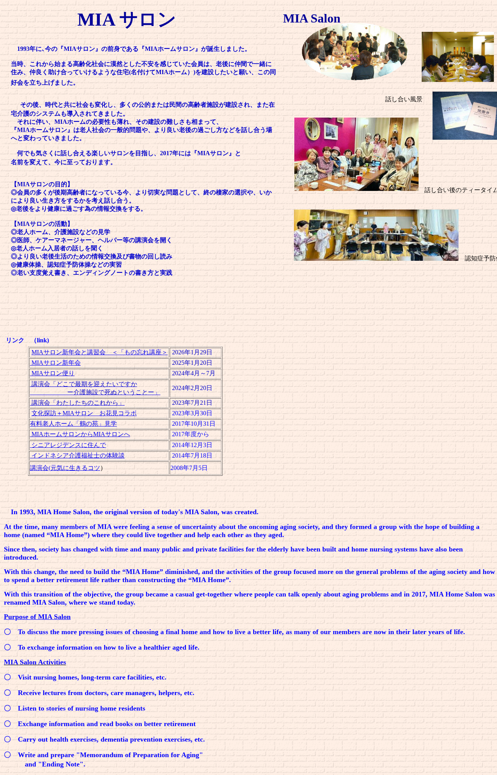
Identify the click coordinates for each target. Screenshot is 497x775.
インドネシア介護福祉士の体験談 (77, 455)
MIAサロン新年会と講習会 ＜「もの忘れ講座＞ (99, 352)
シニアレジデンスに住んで (68, 445)
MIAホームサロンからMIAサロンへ (80, 434)
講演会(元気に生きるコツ (65, 468)
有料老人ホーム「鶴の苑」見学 (73, 423)
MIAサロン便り (52, 373)
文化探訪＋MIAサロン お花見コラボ (84, 413)
